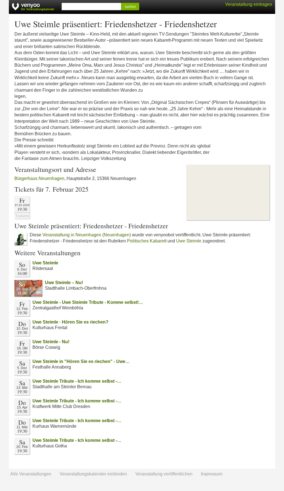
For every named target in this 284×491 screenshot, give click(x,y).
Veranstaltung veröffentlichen (163, 474)
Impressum (211, 474)
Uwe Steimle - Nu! (50, 341)
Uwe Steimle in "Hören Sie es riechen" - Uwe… (81, 361)
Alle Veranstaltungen (30, 474)
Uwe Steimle (188, 241)
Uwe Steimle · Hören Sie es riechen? (70, 322)
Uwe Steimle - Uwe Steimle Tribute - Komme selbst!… (87, 302)
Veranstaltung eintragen (248, 4)
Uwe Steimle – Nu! (64, 282)
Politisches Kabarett (146, 241)
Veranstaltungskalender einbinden (93, 474)
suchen (130, 7)
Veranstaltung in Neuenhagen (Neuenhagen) (86, 234)
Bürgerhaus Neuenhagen (39, 178)
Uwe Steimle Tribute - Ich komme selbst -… (76, 381)
